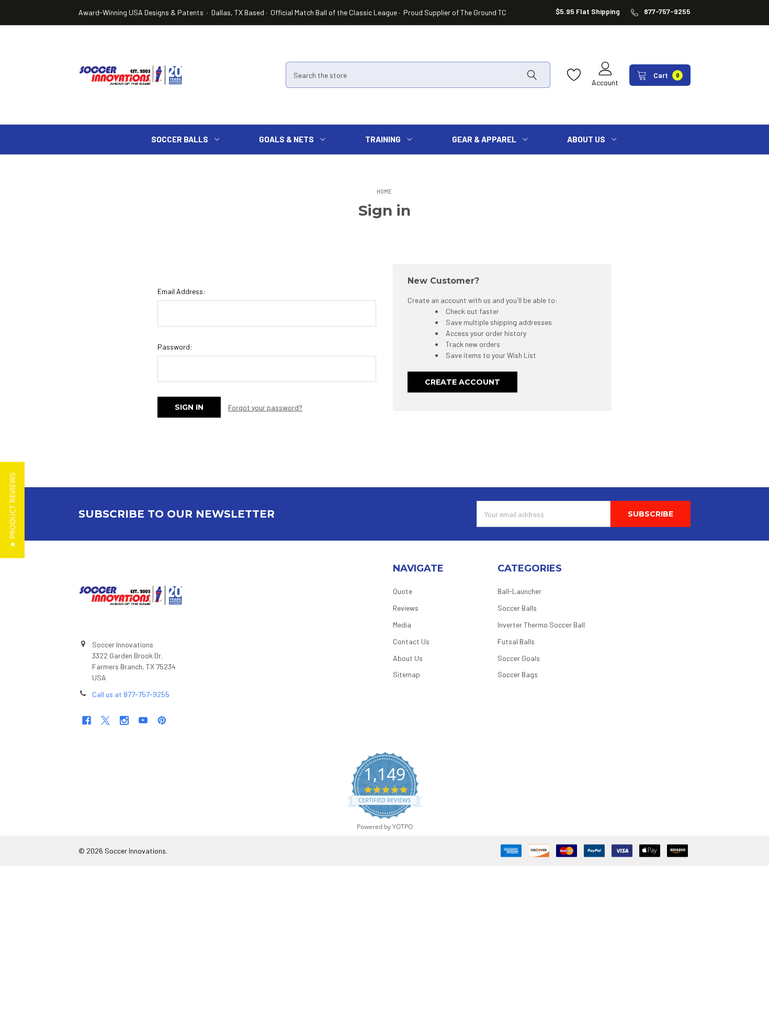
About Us (408, 658)
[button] (12, 510)
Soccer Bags (517, 674)
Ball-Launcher (519, 591)
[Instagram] (124, 720)
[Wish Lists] (576, 75)
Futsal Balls (516, 641)
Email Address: (181, 291)
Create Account (462, 382)
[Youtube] (143, 720)
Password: (175, 346)
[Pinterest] (162, 720)
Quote (402, 591)
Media (402, 624)
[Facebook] (86, 720)
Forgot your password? (265, 407)
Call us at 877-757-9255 (130, 694)
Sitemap (406, 674)
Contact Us (411, 641)
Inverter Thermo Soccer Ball (541, 624)
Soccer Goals (518, 658)
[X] (105, 720)
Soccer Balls (517, 607)
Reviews (406, 607)
